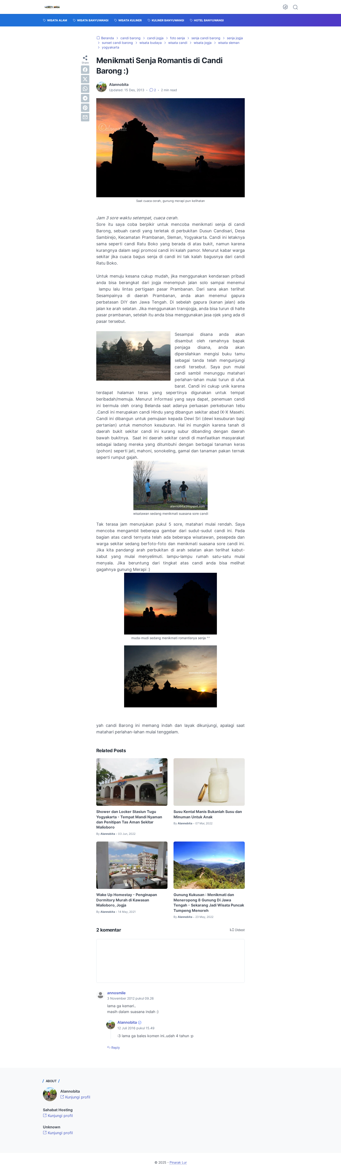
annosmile (116, 993)
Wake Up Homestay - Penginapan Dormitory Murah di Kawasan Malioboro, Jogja (126, 899)
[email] (85, 117)
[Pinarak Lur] (52, 7)
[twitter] (85, 79)
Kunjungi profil (77, 1097)
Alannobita (127, 1022)
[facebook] (85, 69)
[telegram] (85, 98)
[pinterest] (85, 108)
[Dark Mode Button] (285, 7)
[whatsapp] (85, 88)
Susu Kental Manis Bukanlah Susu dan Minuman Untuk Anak (208, 814)
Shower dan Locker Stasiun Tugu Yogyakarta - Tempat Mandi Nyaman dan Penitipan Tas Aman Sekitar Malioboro (129, 819)
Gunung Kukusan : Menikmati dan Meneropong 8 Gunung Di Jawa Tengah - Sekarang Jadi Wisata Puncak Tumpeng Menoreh (209, 902)
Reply (115, 1047)
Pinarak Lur (178, 1162)
